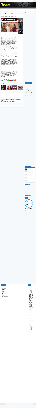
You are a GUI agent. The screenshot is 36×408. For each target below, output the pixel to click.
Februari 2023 (30, 327)
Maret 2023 (30, 326)
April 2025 (30, 302)
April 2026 (30, 290)
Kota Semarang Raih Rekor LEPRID (15, 92)
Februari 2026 (30, 292)
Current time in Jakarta (28, 208)
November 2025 (31, 295)
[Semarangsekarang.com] (5, 4)
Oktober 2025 (30, 296)
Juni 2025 (30, 300)
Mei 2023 (30, 324)
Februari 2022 (30, 329)
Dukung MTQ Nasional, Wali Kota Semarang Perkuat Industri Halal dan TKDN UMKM (19, 403)
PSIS (2, 293)
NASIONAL (3, 292)
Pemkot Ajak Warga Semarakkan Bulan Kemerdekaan (20, 93)
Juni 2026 (30, 288)
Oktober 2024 (30, 308)
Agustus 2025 (30, 298)
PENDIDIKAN (4, 289)
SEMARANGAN (4, 288)
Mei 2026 (30, 289)
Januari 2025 (30, 305)
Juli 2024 (30, 311)
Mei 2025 (30, 301)
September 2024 (31, 309)
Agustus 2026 (30, 286)
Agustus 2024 (30, 310)
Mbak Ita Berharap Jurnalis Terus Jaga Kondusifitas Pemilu (9, 101)
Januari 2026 (30, 293)
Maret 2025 (30, 303)
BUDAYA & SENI (6, 78)
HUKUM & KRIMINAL (5, 296)
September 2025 (31, 297)
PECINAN (3, 291)
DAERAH (3, 290)
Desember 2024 (31, 306)
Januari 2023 (30, 328)
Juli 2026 (30, 287)
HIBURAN (3, 286)
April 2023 (30, 325)
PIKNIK (3, 287)
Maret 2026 (30, 291)
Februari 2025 (30, 304)
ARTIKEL (3, 294)
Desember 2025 (31, 294)
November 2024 (31, 307)
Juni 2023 (30, 323)
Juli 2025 (30, 299)
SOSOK (3, 295)
